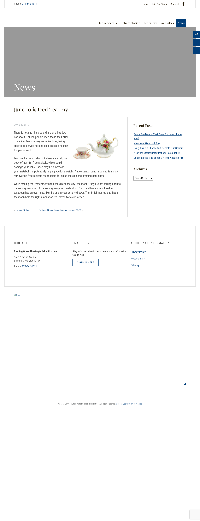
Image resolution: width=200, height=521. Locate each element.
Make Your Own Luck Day (147, 143)
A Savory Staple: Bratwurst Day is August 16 (157, 152)
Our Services (106, 23)
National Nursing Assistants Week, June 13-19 (60, 210)
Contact (174, 4)
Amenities (151, 23)
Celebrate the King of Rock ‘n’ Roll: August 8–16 (158, 157)
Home (145, 4)
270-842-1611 (29, 3)
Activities (167, 23)
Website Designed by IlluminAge (129, 404)
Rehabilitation (130, 23)
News (181, 23)
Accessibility (138, 258)
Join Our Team (159, 4)
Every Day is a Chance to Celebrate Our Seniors (158, 148)
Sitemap (135, 265)
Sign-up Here (85, 262)
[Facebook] (183, 4)
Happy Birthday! (23, 210)
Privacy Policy (138, 251)
